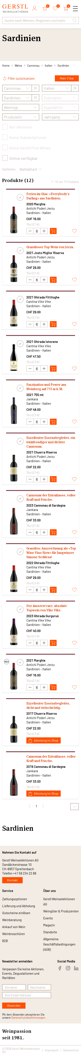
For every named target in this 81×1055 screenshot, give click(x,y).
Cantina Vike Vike (38, 301)
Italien (48, 65)
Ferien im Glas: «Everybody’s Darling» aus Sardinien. (48, 196)
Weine (18, 65)
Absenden (14, 1005)
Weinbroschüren (13, 934)
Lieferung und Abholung (18, 906)
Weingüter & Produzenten (61, 911)
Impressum (52, 1050)
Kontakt (12, 880)
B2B (5, 941)
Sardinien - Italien (38, 213)
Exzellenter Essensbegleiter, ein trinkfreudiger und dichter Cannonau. (50, 442)
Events (48, 918)
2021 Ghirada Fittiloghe (42, 297)
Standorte (50, 932)
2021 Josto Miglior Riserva (45, 253)
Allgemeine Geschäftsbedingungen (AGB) (59, 944)
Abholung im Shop (46, 740)
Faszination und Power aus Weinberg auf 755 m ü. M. (46, 387)
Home (6, 65)
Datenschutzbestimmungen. (28, 1017)
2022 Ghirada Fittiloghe (42, 563)
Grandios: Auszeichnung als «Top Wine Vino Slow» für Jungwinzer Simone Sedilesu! (51, 552)
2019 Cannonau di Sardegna (45, 766)
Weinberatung (12, 920)
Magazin (49, 925)
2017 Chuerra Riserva (41, 713)
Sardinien (63, 65)
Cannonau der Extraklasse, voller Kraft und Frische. (51, 497)
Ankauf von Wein (13, 927)
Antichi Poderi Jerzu (40, 208)
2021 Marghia (35, 660)
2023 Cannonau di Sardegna (45, 505)
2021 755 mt (35, 395)
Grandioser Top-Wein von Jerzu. (50, 247)
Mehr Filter (67, 78)
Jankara (32, 399)
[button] (74, 20)
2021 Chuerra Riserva (41, 452)
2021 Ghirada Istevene (42, 342)
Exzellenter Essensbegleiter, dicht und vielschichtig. (48, 705)
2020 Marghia (35, 204)
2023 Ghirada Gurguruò (42, 616)
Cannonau (33, 65)
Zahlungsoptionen (14, 899)
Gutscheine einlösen (16, 913)
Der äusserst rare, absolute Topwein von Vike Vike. (46, 608)
